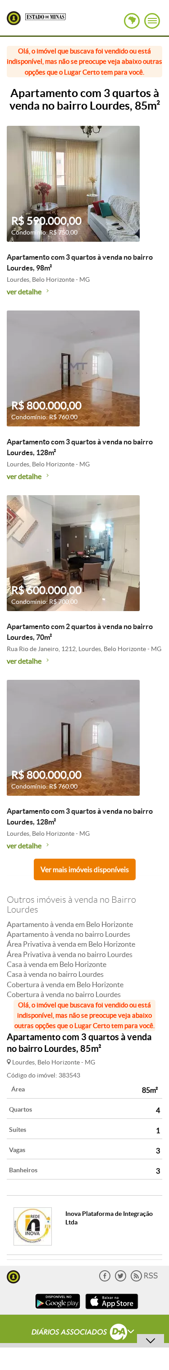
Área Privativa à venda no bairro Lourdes (69, 954)
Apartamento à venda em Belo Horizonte (70, 924)
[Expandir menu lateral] (152, 21)
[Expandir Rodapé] (84, 1333)
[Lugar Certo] (13, 1276)
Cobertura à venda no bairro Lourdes (64, 994)
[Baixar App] (58, 1310)
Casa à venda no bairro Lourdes (55, 974)
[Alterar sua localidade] (132, 21)
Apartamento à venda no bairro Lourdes (68, 934)
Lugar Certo (14, 18)
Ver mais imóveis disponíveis (85, 869)
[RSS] (144, 1279)
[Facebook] (104, 1279)
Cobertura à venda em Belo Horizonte (65, 984)
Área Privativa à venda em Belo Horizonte (71, 944)
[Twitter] (120, 1279)
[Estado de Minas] (45, 16)
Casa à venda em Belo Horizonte (56, 964)
